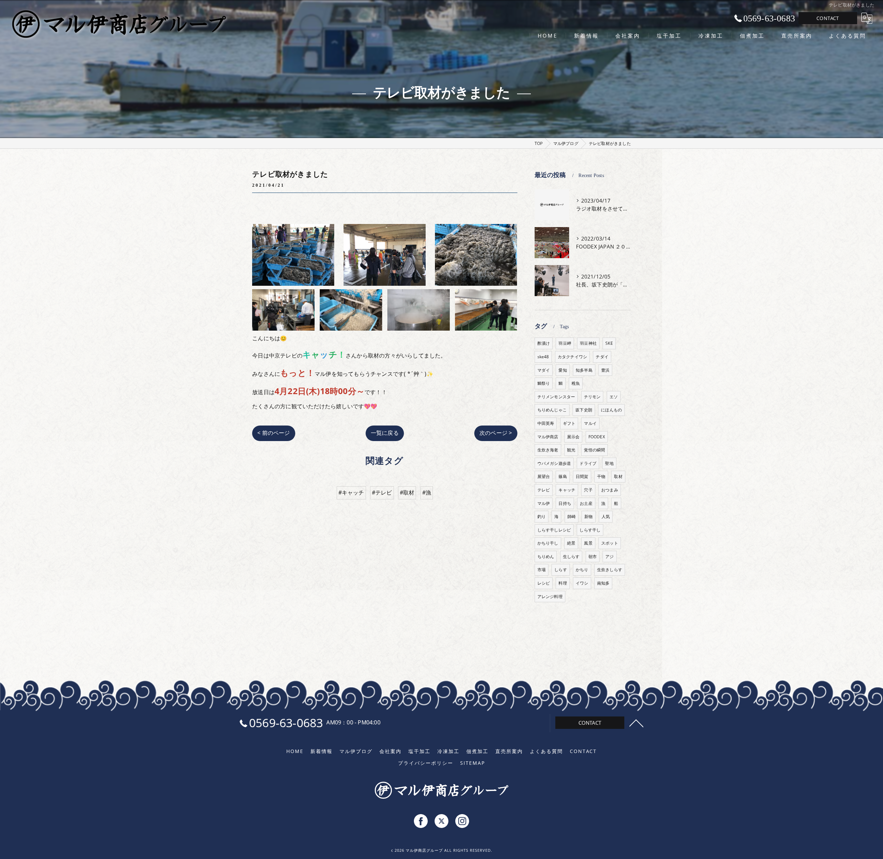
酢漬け (543, 343)
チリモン (592, 397)
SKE (609, 343)
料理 (562, 583)
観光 (571, 450)
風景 (588, 543)
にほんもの (611, 410)
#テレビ (382, 492)
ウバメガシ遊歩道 (554, 463)
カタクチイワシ (572, 357)
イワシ (582, 583)
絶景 (571, 543)
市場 (541, 570)
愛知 (562, 370)
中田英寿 (545, 423)
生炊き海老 (547, 450)
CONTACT (827, 18)
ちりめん (545, 556)
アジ (609, 556)
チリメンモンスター (556, 397)
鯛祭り (543, 383)
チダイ (602, 357)
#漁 (426, 492)
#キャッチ (351, 492)
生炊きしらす (609, 570)
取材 (618, 476)
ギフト (569, 423)
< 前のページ (273, 433)
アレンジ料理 (550, 596)
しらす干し (590, 530)
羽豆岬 (564, 343)
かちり (582, 570)
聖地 (609, 463)
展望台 (543, 476)
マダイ (543, 370)
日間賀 (582, 476)
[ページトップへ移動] (636, 723)
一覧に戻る (385, 433)
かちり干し (547, 543)
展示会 (573, 437)
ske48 (543, 357)
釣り (541, 516)
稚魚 (576, 383)
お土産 (586, 503)
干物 (601, 476)
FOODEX (596, 437)
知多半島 (584, 370)
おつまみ (609, 490)
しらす (560, 570)
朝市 (592, 556)
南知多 (603, 583)
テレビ (543, 490)
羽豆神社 (588, 343)
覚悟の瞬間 (594, 450)
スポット (609, 543)
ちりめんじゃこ (552, 410)
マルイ (590, 423)
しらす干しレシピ (554, 530)
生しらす (571, 556)
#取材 (407, 492)
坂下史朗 (583, 410)
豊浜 (605, 370)
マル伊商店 (547, 437)
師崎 (571, 516)
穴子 (588, 490)
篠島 (562, 476)
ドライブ (587, 463)
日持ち (564, 503)
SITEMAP (472, 763)
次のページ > (495, 433)
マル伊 (543, 503)
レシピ (543, 583)
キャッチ (566, 490)
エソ (613, 397)
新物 (588, 516)
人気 (606, 516)
